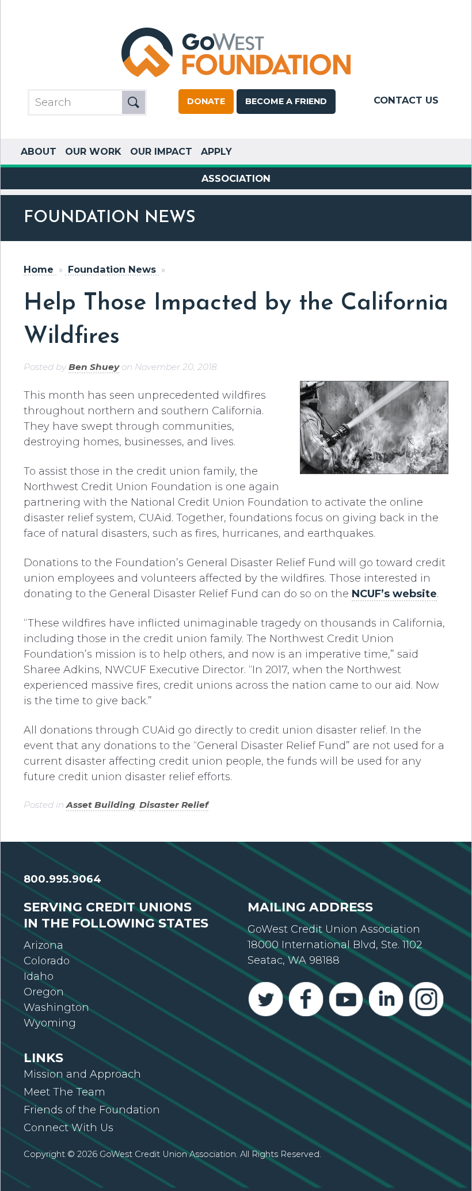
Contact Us (406, 100)
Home (39, 269)
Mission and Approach (82, 1074)
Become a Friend (286, 101)
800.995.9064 (62, 879)
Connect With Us (68, 1127)
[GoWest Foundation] (236, 78)
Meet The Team (64, 1092)
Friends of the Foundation (92, 1110)
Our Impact (161, 151)
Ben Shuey (93, 366)
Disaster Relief (173, 804)
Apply (216, 151)
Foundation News (112, 269)
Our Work (93, 151)
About (38, 151)
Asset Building (100, 804)
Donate (206, 101)
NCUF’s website (394, 593)
